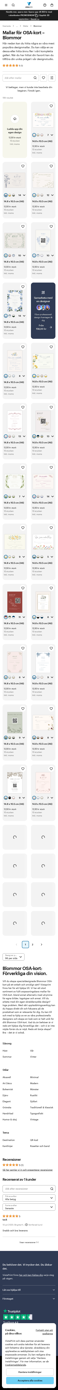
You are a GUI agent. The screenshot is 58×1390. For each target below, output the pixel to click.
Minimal (34, 1077)
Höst (5, 1050)
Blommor (38, 26)
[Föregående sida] (16, 944)
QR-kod (34, 1140)
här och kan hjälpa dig (31, 1275)
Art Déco (7, 1083)
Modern (34, 1083)
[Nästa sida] (41, 944)
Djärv (5, 1095)
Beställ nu (35, 19)
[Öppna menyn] (6, 5)
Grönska (7, 1107)
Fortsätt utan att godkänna (44, 1332)
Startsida (7, 26)
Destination (9, 1140)
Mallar (25, 26)
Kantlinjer (8, 1146)
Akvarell (7, 1077)
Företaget (8, 1298)
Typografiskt (36, 1113)
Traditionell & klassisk (41, 1107)
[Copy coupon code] (36, 15)
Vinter (33, 1056)
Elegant (7, 1101)
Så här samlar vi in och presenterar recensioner (28, 1169)
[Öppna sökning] (13, 5)
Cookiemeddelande (15, 1364)
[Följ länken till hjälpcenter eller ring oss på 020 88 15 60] (44, 5)
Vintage (34, 1119)
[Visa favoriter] (43, 78)
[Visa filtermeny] (51, 78)
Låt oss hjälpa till (12, 1289)
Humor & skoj (10, 1119)
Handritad (8, 1113)
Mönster (34, 1089)
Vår (32, 1050)
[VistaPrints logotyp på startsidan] (29, 5)
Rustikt (33, 1095)
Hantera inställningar (30, 1372)
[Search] (52, 1189)
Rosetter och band (40, 1146)
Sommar (7, 1056)
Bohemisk (8, 1089)
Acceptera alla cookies (30, 1380)
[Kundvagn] (51, 5)
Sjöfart (33, 1101)
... (17, 26)
